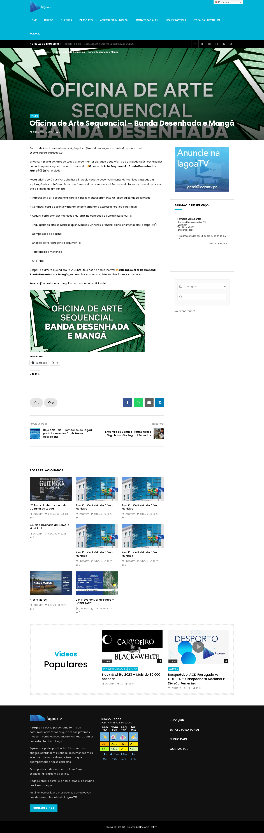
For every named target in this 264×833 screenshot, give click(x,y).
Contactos (179, 749)
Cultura (66, 20)
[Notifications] (223, 44)
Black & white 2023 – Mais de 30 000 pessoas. (131, 676)
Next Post (158, 423)
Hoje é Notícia (176, 20)
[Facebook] (194, 44)
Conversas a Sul (147, 20)
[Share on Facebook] (127, 402)
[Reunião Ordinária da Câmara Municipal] (97, 489)
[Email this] (149, 402)
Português (223, 2)
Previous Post (38, 423)
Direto (48, 20)
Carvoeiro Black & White (115, 669)
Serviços (177, 720)
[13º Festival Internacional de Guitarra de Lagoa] (51, 489)
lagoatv (38, 513)
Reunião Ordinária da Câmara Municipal (95, 506)
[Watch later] (216, 44)
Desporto (86, 20)
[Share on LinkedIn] (159, 402)
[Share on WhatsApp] (138, 402)
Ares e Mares (38, 599)
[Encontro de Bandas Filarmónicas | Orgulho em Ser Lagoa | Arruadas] (159, 433)
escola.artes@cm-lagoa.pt (46, 152)
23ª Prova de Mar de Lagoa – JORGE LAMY (95, 601)
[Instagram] (209, 44)
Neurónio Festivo (148, 827)
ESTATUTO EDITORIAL (184, 730)
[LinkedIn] (202, 44)
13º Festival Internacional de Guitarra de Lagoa (48, 506)
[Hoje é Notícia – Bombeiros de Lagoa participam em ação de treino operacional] (35, 433)
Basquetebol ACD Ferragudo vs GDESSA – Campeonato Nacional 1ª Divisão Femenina (197, 679)
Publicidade (178, 739)
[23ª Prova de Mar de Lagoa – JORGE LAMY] (97, 583)
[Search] (230, 44)
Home (33, 20)
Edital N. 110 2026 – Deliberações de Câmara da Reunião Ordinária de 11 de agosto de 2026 (99, 43)
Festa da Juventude (206, 20)
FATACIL (35, 33)
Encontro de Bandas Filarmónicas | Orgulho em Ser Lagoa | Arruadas (128, 433)
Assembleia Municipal (114, 20)
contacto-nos (43, 807)
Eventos (46, 52)
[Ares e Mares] (51, 583)
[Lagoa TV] (41, 7)
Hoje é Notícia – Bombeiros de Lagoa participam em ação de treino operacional (67, 433)
